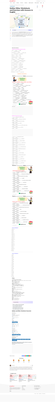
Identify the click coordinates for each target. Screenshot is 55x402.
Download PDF (22, 339)
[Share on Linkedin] (28, 355)
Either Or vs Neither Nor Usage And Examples (18, 304)
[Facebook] (37, 7)
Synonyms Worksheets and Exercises (17, 306)
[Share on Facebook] (10, 31)
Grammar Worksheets (12, 6)
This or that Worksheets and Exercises (17, 305)
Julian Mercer (13, 365)
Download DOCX (27, 339)
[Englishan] (12, 1)
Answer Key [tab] (18, 334)
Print (13, 339)
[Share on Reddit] (10, 35)
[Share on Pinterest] (10, 33)
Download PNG (17, 339)
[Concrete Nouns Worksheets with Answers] (14, 376)
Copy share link (14, 340)
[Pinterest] (32, 365)
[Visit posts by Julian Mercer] (10, 365)
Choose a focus (13, 313)
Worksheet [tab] (14, 334)
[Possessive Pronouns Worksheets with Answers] (23, 376)
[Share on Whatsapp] (10, 34)
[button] (43, 2)
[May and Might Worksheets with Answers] (32, 376)
